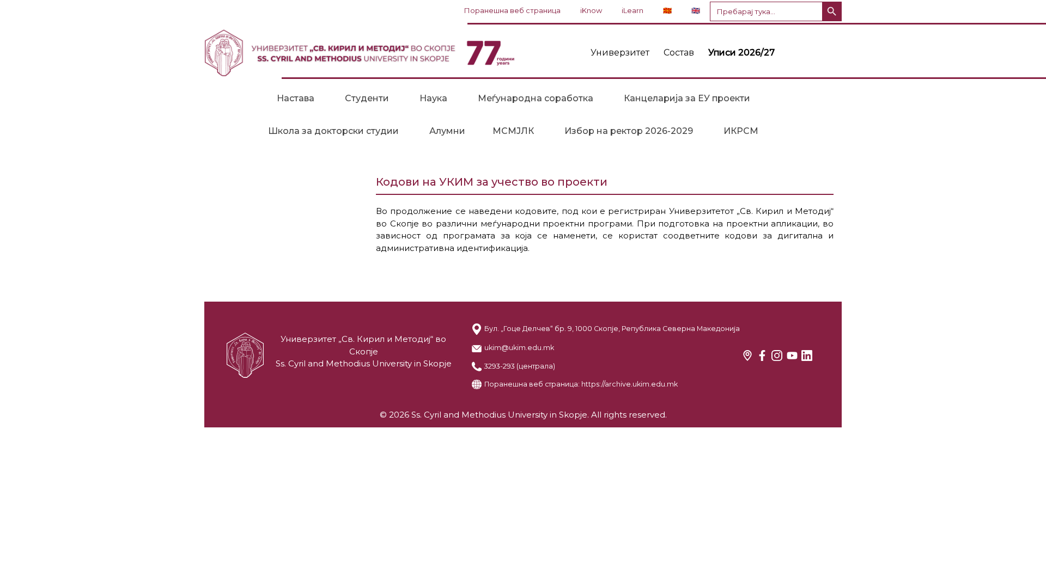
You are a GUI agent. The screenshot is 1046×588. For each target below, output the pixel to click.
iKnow (591, 10)
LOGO (359, 52)
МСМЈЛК (513, 131)
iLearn (632, 10)
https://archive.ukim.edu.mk (629, 384)
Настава (295, 98)
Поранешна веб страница (512, 10)
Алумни (447, 131)
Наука (433, 98)
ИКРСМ (740, 131)
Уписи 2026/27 (741, 52)
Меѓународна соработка (535, 98)
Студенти (367, 98)
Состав (679, 52)
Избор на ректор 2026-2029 (628, 131)
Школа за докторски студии (333, 131)
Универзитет (620, 52)
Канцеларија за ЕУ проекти (687, 98)
